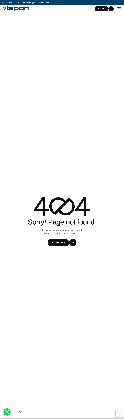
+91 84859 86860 (12, 3)
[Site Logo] (15, 8)
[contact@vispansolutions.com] (24, 3)
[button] (7, 412)
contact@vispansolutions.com (38, 3)
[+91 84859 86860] (3, 3)
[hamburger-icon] (119, 8)
